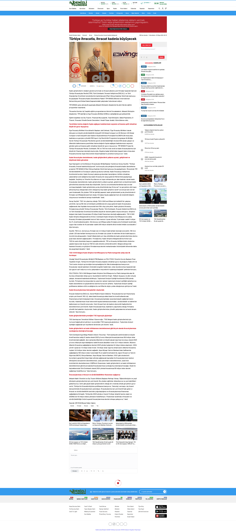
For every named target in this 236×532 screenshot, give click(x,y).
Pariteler (111, 13)
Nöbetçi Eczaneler (89, 511)
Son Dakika (72, 8)
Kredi (154, 13)
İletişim (104, 530)
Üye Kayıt (141, 509)
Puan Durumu (118, 498)
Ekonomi (100, 8)
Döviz (143, 13)
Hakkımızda (99, 530)
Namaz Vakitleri (82, 498)
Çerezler (118, 530)
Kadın (115, 8)
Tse (97, 406)
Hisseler (104, 13)
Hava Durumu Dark (74, 506)
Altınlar (97, 13)
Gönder (75, 471)
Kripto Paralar (162, 498)
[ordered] (91, 471)
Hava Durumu (106, 498)
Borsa (127, 13)
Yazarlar (142, 8)
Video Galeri (130, 509)
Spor (108, 8)
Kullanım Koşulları (129, 530)
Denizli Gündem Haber (75, 35)
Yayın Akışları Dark (89, 509)
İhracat (86, 406)
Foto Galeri (123, 8)
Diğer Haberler (135, 13)
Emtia (149, 13)
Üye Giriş (141, 506)
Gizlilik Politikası (111, 530)
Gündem (91, 8)
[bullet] (94, 471)
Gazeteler (151, 8)
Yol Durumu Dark (74, 509)
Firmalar (79, 406)
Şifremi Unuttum (143, 511)
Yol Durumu (149, 498)
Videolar (133, 8)
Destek (72, 406)
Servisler (82, 8)
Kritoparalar (120, 13)
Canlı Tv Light (73, 511)
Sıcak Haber (131, 517)
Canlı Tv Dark (88, 506)
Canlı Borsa (83, 13)
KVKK (122, 530)
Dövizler (91, 13)
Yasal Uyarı (138, 530)
